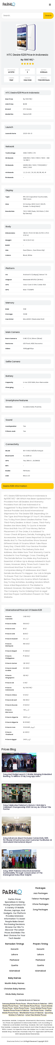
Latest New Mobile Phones (35, 1015)
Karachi (14, 949)
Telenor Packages (40, 898)
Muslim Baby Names (14, 983)
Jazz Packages (40, 893)
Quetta (14, 965)
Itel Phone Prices (37, 1010)
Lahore (14, 954)
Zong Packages (40, 909)
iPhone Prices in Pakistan (37, 1004)
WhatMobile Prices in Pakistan (31, 1013)
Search (48, 15)
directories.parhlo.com (15, 1041)
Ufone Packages (40, 904)
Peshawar (14, 960)
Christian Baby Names (14, 988)
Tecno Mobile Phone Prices (41, 1008)
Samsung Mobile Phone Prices (14, 1004)
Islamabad (14, 970)
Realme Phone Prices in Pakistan (16, 1010)
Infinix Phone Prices (21, 1008)
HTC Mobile (27, 109)
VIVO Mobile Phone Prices (30, 1006)
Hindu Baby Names (14, 994)
